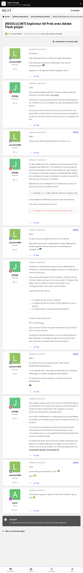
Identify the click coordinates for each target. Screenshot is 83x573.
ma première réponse (37, 450)
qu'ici (57, 95)
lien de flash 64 (53, 450)
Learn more (4, 4)
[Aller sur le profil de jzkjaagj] (15, 87)
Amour (15, 503)
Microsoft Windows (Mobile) (51, 34)
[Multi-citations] (30, 76)
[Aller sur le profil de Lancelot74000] (6, 34)
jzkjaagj (15, 96)
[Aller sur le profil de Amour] (15, 494)
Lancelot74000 (16, 34)
